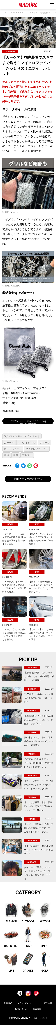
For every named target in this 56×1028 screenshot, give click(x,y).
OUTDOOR (28, 921)
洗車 (15, 455)
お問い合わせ (21, 1009)
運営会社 (48, 1003)
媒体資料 (37, 1009)
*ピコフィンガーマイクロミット (22, 436)
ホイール (44, 442)
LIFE (11, 970)
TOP (4, 13)
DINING (44, 946)
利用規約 (8, 1003)
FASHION (11, 921)
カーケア (9, 442)
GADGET (28, 970)
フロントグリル (26, 442)
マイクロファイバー (37, 449)
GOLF (44, 970)
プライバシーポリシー (28, 1003)
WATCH (45, 921)
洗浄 (6, 455)
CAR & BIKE (17, 13)
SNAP (28, 946)
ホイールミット (12, 449)
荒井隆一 (27, 455)
